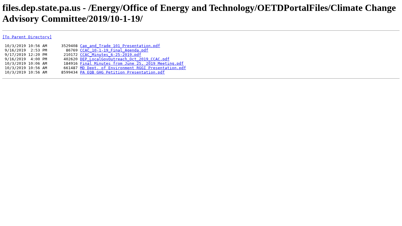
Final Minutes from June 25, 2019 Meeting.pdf (132, 63)
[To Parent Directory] (27, 37)
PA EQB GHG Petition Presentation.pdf (122, 72)
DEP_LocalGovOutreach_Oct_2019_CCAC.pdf (125, 59)
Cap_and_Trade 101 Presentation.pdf (120, 46)
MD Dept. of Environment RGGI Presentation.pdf (133, 68)
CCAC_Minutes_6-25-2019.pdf (110, 54)
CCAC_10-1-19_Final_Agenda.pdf (114, 50)
